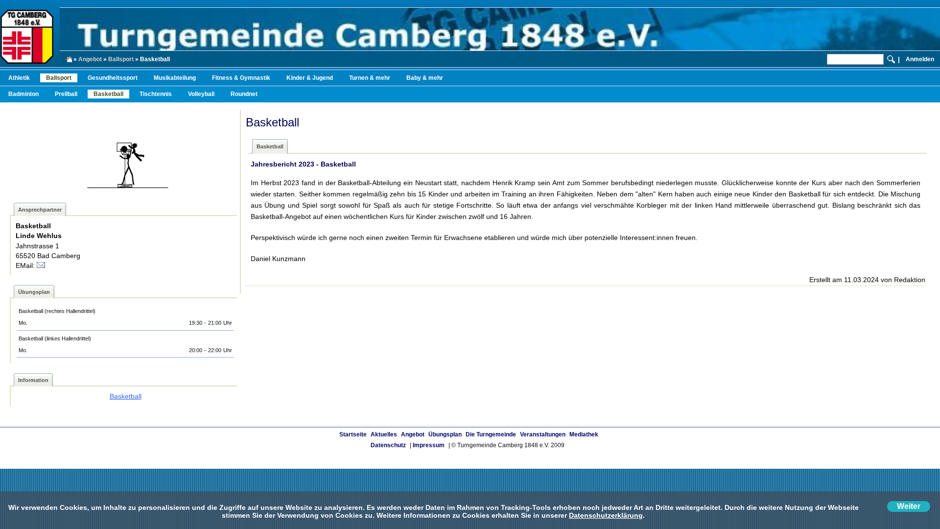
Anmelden (920, 59)
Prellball (66, 94)
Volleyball (201, 94)
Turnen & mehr (369, 77)
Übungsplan (445, 434)
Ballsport (121, 59)
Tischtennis (156, 94)
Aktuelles (384, 434)
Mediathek (583, 434)
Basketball (108, 94)
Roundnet (244, 94)
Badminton (23, 94)
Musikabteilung (175, 77)
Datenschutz (388, 445)
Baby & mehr (424, 77)
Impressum (429, 445)
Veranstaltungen (542, 434)
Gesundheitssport (113, 77)
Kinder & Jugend (309, 77)
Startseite (353, 434)
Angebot (90, 59)
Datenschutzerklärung (606, 515)
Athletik (19, 77)
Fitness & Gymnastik (241, 77)
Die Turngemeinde (491, 434)
